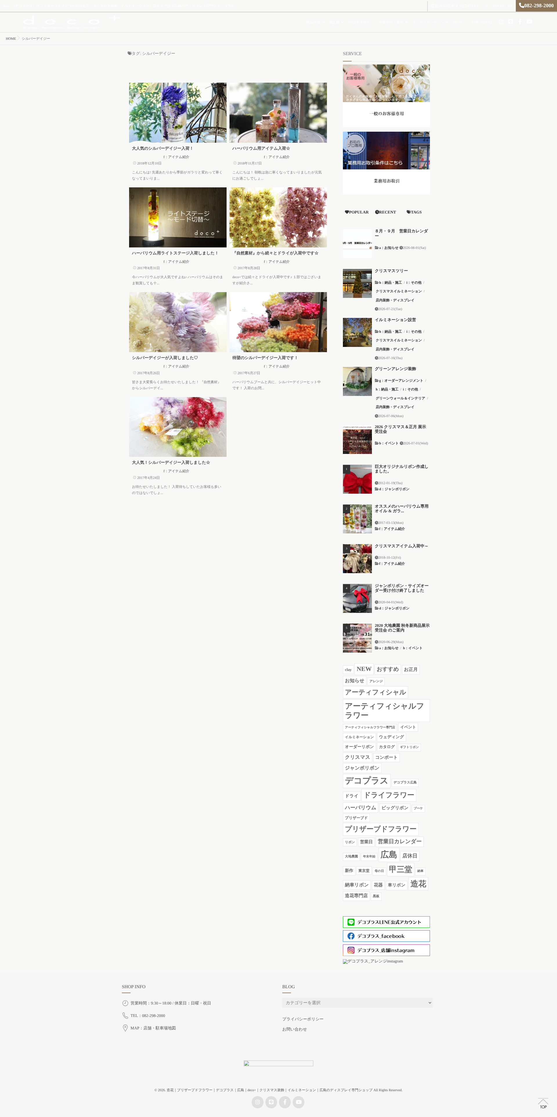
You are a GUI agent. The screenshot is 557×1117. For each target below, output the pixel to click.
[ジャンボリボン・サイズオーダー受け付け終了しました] (357, 598)
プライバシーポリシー (303, 1019)
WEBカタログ (359, 22)
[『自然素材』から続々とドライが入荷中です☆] (278, 217)
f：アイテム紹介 (176, 157)
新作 (349, 870)
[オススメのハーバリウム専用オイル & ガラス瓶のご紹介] (357, 518)
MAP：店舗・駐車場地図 (153, 1028)
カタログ (387, 747)
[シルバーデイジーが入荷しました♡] (178, 322)
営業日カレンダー (400, 842)
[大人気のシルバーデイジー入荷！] (178, 113)
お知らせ (354, 680)
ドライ (352, 796)
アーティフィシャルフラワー (384, 711)
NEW (364, 668)
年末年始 (369, 856)
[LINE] (511, 22)
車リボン (397, 885)
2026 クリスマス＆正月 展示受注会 (400, 429)
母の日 (379, 871)
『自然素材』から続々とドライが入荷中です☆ (275, 253)
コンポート (386, 757)
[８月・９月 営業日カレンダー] (357, 243)
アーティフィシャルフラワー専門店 (370, 727)
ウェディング (391, 737)
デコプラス (366, 780)
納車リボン (357, 885)
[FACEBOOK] (520, 22)
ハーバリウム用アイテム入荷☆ (261, 148)
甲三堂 (400, 869)
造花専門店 (356, 895)
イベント (408, 727)
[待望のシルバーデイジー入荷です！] (278, 322)
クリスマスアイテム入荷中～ (401, 546)
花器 (378, 885)
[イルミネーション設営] (357, 332)
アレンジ (376, 681)
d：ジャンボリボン (394, 489)
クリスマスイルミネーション (399, 291)
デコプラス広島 (405, 782)
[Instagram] (501, 22)
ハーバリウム (360, 807)
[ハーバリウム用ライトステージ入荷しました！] (178, 217)
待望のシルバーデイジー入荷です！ (265, 358)
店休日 (409, 856)
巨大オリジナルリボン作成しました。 (401, 469)
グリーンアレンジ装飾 (395, 369)
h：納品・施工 (390, 282)
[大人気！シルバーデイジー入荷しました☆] (178, 427)
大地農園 (351, 856)
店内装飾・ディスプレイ (395, 300)
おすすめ (388, 669)
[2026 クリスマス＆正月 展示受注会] (357, 439)
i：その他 (414, 282)
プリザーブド (356, 818)
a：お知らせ (389, 248)
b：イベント (389, 443)
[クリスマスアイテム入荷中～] (357, 558)
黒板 (376, 896)
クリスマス (357, 757)
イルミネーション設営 (395, 320)
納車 (420, 871)
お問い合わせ (481, 22)
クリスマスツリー (391, 271)
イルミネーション (359, 737)
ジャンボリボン (362, 768)
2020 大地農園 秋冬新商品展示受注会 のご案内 (402, 628)
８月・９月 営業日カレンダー (401, 233)
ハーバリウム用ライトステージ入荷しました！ (175, 253)
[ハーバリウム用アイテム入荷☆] (278, 113)
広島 (389, 854)
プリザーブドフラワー (381, 829)
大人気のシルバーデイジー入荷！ (162, 148)
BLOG (457, 22)
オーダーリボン (359, 747)
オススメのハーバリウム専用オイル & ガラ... (401, 509)
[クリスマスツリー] (357, 283)
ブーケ (418, 808)
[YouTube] (529, 22)
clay (348, 669)
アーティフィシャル (375, 692)
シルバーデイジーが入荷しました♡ (165, 358)
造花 (418, 883)
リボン (350, 842)
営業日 (366, 842)
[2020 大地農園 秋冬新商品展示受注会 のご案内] (357, 638)
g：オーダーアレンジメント (401, 381)
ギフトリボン (409, 747)
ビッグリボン (394, 807)
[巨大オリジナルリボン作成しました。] (357, 479)
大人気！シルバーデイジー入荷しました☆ (171, 463)
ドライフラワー (389, 795)
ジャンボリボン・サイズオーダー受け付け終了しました (402, 588)
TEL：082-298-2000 (148, 1016)
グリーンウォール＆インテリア (400, 398)
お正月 (411, 669)
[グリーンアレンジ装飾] (357, 381)
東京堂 (364, 870)
